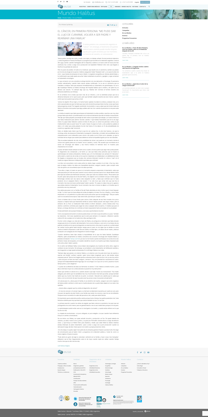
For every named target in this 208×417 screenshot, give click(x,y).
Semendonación (78, 387)
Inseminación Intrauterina (80, 374)
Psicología (107, 380)
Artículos (125, 28)
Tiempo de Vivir (74, 239)
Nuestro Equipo (61, 370)
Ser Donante (87, 2)
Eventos (124, 35)
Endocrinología (109, 368)
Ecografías (107, 365)
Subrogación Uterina (79, 389)
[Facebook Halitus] (58, 1)
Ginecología (108, 372)
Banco (75, 363)
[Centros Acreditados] (61, 398)
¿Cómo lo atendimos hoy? (143, 363)
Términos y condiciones (63, 372)
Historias (135, 6)
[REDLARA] (67, 398)
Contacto (140, 359)
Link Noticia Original (64, 346)
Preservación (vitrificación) (80, 385)
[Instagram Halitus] (63, 1)
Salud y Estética (109, 385)
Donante (76, 391)
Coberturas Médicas (93, 6)
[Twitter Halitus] (60, 1)
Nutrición (107, 376)
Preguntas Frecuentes (129, 38)
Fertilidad (104, 6)
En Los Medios (77, 18)
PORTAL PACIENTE (145, 2)
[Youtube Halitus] (67, 1)
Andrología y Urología (110, 363)
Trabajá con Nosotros (142, 370)
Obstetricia (108, 378)
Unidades (117, 6)
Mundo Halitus (126, 6)
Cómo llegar (140, 365)
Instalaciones (61, 368)
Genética (107, 370)
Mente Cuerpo (108, 374)
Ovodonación (77, 378)
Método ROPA (77, 376)
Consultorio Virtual (141, 368)
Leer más (125, 60)
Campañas (125, 30)
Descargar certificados (99, 406)
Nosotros (82, 6)
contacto (142, 6)
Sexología (107, 382)
